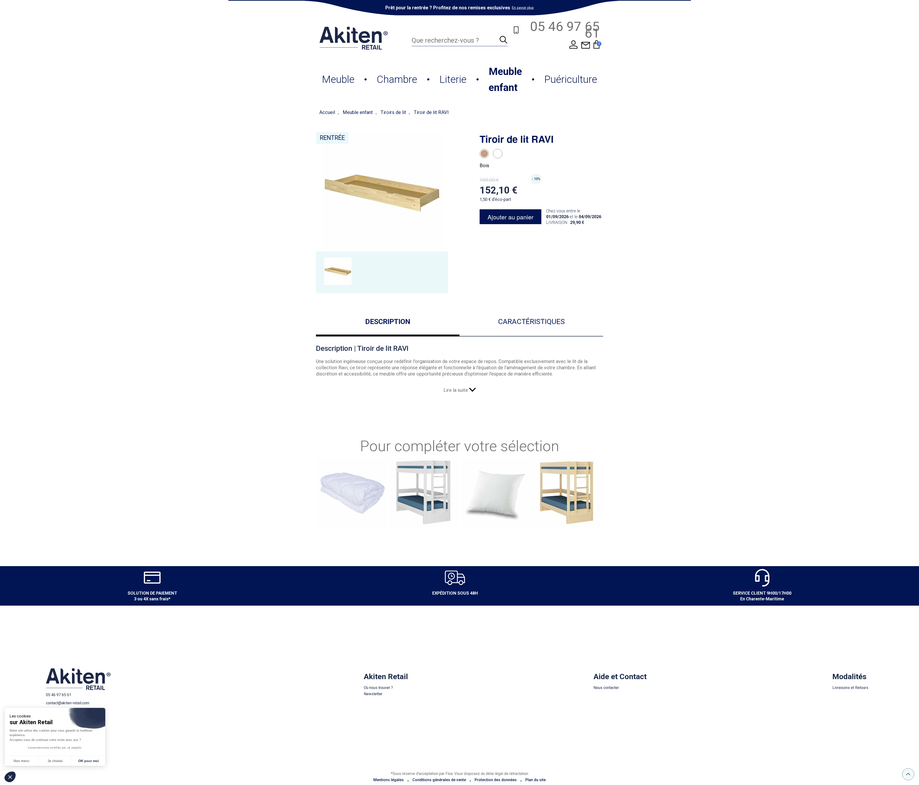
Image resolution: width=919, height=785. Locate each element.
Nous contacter (606, 687)
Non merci (21, 761)
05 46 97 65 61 (58, 695)
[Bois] (484, 153)
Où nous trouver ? (378, 687)
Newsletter (373, 694)
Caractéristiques (531, 321)
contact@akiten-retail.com (67, 703)
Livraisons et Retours (850, 687)
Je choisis (55, 761)
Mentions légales (388, 780)
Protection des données (496, 780)
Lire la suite (456, 390)
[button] (10, 777)
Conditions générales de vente (439, 780)
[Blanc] (497, 153)
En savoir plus (523, 8)
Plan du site (535, 780)
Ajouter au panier (510, 216)
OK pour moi (88, 761)
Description (387, 321)
